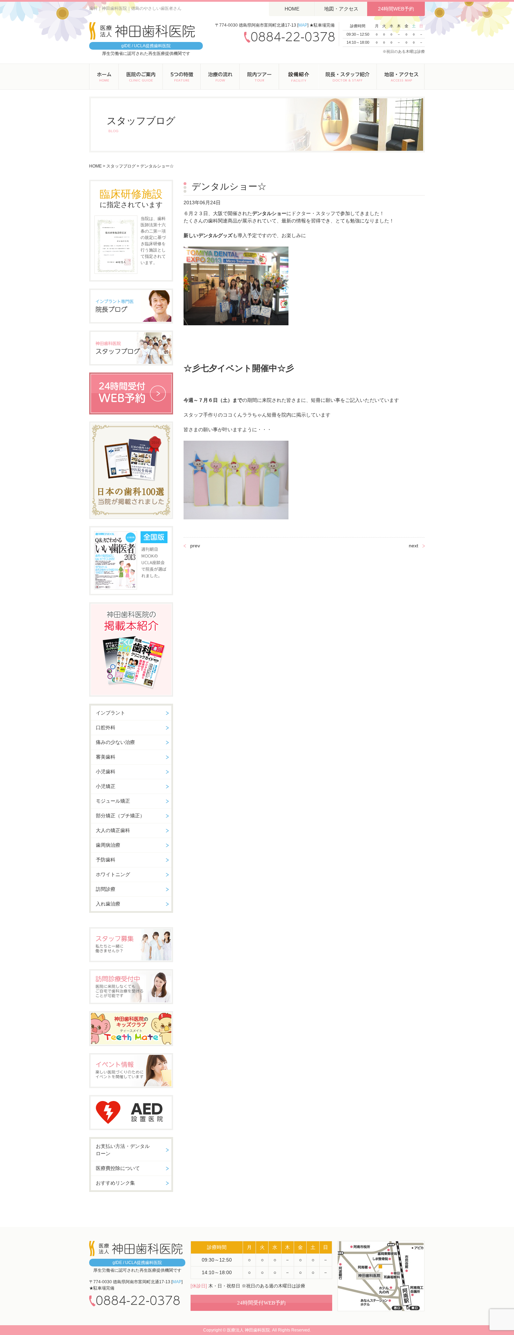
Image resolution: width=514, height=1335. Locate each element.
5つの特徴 (182, 76)
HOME (292, 9)
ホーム (104, 76)
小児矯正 (105, 786)
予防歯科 (105, 859)
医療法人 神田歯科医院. (249, 1330)
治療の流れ (220, 76)
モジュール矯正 (113, 801)
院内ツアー (259, 76)
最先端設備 (298, 76)
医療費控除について (118, 1168)
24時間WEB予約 (396, 9)
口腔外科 (105, 727)
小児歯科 (105, 771)
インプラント (110, 713)
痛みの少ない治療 (115, 742)
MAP (302, 25)
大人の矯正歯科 (113, 830)
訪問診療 (105, 889)
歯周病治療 (108, 845)
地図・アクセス (341, 9)
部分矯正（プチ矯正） (120, 815)
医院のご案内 (141, 76)
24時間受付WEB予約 (261, 1303)
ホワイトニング (113, 874)
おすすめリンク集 (115, 1183)
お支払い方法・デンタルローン (123, 1149)
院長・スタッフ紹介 (347, 76)
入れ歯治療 (108, 904)
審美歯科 (105, 757)
